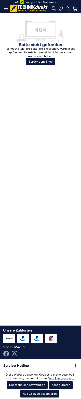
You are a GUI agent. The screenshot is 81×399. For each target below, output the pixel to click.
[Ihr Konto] (67, 8)
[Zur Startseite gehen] (29, 8)
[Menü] (5, 8)
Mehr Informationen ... (61, 378)
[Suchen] (54, 8)
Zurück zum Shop (41, 61)
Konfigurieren (61, 385)
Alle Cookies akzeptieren (40, 393)
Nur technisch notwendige (27, 385)
